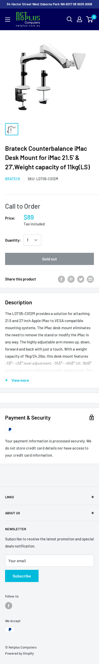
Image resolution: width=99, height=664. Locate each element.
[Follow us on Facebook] (8, 605)
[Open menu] (7, 20)
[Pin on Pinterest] (71, 279)
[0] (90, 19)
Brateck (12, 179)
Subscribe (22, 575)
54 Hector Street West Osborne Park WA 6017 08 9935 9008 (49, 4)
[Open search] (69, 19)
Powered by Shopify (19, 653)
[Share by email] (90, 279)
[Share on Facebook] (61, 279)
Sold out (49, 258)
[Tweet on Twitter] (80, 279)
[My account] (79, 19)
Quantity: (13, 240)
